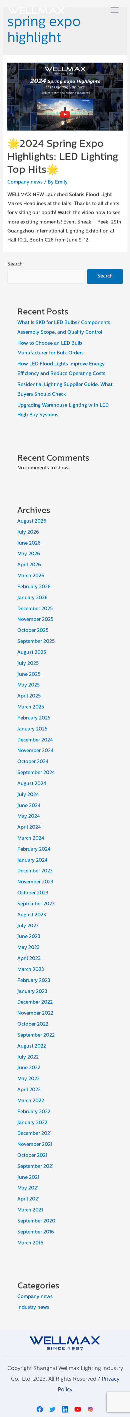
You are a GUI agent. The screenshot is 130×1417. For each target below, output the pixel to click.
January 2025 (32, 729)
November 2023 (35, 882)
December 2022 (35, 1002)
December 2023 (35, 871)
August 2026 (31, 521)
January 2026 (32, 598)
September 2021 (35, 1166)
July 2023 (28, 926)
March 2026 (30, 576)
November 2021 (34, 1144)
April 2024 (29, 827)
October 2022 (32, 1024)
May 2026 (28, 554)
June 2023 (28, 936)
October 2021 (32, 1155)
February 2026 (34, 587)
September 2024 (36, 772)
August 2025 (31, 652)
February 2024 (34, 849)
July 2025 (28, 663)
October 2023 (32, 893)
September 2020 (36, 1221)
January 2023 (32, 991)
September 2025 (36, 641)
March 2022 (30, 1101)
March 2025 (30, 707)
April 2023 (29, 958)
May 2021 (28, 1188)
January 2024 (32, 860)
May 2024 (28, 816)
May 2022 (28, 1079)
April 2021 (28, 1199)
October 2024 (33, 761)
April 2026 (29, 565)
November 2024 (35, 750)
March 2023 (30, 969)
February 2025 (33, 718)
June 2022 (28, 1068)
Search (15, 264)
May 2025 (28, 685)
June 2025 (28, 674)
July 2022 (28, 1057)
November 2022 (35, 1013)
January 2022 (32, 1123)
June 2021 (28, 1177)
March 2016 (30, 1243)
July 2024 (28, 794)
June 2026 (29, 543)
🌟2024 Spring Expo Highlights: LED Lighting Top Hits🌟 (62, 157)
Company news (25, 182)
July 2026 (28, 532)
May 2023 (28, 947)
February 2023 (33, 980)
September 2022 (36, 1035)
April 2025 (29, 696)
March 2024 (30, 838)
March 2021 (30, 1210)
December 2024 (35, 740)
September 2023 (36, 904)
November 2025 (35, 619)
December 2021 (34, 1133)
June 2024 (29, 805)
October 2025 (32, 630)
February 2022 (33, 1112)
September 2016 (35, 1232)
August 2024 (31, 783)
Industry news (33, 1307)
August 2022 (31, 1046)
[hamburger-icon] (114, 11)
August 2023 (31, 915)
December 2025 (35, 609)
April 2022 (29, 1090)
